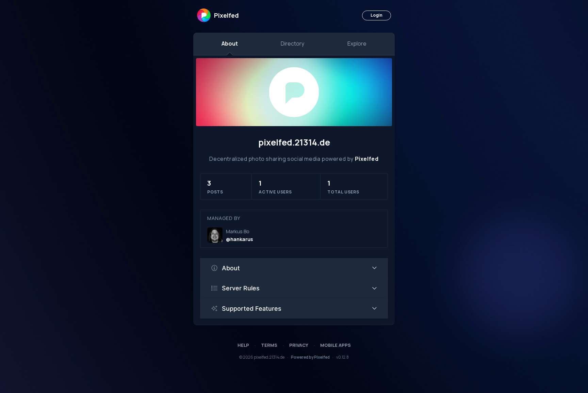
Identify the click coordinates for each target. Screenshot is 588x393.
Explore (356, 43)
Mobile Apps (335, 345)
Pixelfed (367, 159)
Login (376, 15)
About (230, 43)
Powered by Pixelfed (310, 357)
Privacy (298, 345)
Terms (269, 345)
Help (243, 345)
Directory (292, 43)
